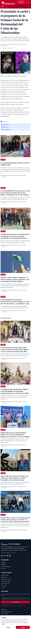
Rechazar (8, 627)
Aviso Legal (4, 585)
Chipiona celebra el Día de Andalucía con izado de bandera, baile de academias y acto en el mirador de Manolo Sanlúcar (15, 279)
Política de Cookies (5, 581)
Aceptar (23, 627)
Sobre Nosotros (5, 575)
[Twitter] (4, 555)
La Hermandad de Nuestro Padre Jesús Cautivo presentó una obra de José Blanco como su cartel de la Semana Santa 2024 (14, 349)
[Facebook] (2, 555)
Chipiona (3, 562)
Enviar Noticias (4, 613)
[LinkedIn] (9, 555)
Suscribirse (15, 602)
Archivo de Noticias (5, 566)
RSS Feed (3, 568)
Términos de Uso (5, 583)
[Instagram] (7, 555)
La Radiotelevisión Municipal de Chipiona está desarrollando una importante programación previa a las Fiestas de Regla (15, 391)
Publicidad (3, 609)
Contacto (3, 587)
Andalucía (3, 564)
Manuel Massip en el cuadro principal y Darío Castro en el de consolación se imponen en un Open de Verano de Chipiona (15, 434)
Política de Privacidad (6, 579)
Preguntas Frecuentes (6, 611)
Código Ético (4, 577)
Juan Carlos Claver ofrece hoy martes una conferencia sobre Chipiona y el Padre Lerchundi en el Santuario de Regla (14, 478)
